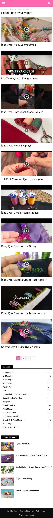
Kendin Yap (7, 387)
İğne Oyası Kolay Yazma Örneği (19, 44)
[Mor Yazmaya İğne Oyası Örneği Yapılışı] (7, 458)
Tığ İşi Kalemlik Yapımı (25, 444)
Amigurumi (7, 401)
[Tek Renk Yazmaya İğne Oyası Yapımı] (26, 163)
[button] (49, 3)
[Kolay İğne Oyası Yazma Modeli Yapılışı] (26, 298)
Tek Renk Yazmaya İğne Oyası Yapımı (22, 179)
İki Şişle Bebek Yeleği (24, 479)
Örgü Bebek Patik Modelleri (14, 420)
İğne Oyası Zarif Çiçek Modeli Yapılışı (22, 112)
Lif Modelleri (8, 376)
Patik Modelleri (9, 409)
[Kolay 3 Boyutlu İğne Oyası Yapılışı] (26, 331)
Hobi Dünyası (8, 423)
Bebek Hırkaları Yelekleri (12, 398)
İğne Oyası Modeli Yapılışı (16, 145)
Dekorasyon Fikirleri (10, 427)
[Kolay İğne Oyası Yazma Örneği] (26, 230)
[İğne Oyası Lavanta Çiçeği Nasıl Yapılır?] (26, 264)
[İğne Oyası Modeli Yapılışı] (26, 130)
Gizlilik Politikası (12, 511)
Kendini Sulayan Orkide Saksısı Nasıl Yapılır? (34, 467)
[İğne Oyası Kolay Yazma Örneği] (26, 29)
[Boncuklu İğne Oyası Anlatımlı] (7, 493)
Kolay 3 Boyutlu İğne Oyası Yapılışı (21, 346)
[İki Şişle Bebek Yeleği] (7, 482)
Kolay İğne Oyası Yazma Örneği (19, 246)
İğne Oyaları (7, 383)
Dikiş (5, 390)
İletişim (44, 511)
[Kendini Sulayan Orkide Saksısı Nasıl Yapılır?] (7, 470)
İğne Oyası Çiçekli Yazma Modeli (20, 212)
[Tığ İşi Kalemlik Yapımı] (7, 446)
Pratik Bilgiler (8, 379)
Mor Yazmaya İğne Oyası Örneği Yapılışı (31, 455)
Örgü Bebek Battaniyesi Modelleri (16, 394)
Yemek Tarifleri (9, 405)
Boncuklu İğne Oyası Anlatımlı (27, 490)
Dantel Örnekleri (9, 412)
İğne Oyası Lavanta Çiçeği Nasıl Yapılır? (24, 279)
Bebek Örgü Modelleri (11, 416)
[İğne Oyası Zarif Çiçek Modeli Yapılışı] (26, 96)
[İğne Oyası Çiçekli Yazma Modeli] (26, 197)
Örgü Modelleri (9, 372)
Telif (37, 511)
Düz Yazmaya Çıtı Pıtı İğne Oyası (19, 78)
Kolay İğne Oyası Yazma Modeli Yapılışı (23, 313)
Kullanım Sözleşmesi (27, 511)
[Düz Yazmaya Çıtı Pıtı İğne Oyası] (26, 63)
